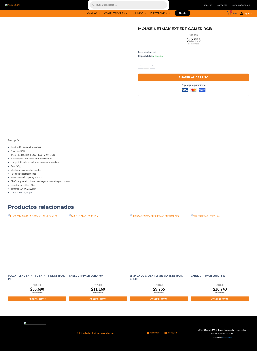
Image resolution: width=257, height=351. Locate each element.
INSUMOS (137, 13)
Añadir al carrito (194, 77)
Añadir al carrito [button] (37, 299)
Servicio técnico (241, 5)
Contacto (222, 5)
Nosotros (207, 5)
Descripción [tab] (13, 140)
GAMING (92, 13)
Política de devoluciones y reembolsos (95, 333)
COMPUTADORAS (114, 13)
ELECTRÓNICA (158, 13)
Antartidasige (227, 337)
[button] (98, 13)
